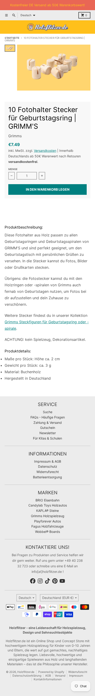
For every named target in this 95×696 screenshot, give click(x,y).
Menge (13, 169)
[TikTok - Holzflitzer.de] (47, 581)
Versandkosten (45, 151)
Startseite (12, 38)
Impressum (76, 675)
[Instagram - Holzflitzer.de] (40, 581)
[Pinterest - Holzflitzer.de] (55, 581)
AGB (48, 675)
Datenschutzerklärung (26, 675)
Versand (60, 675)
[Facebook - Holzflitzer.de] (33, 581)
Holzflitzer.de (25, 672)
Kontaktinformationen (48, 679)
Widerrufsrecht (77, 672)
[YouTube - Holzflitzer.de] (62, 581)
